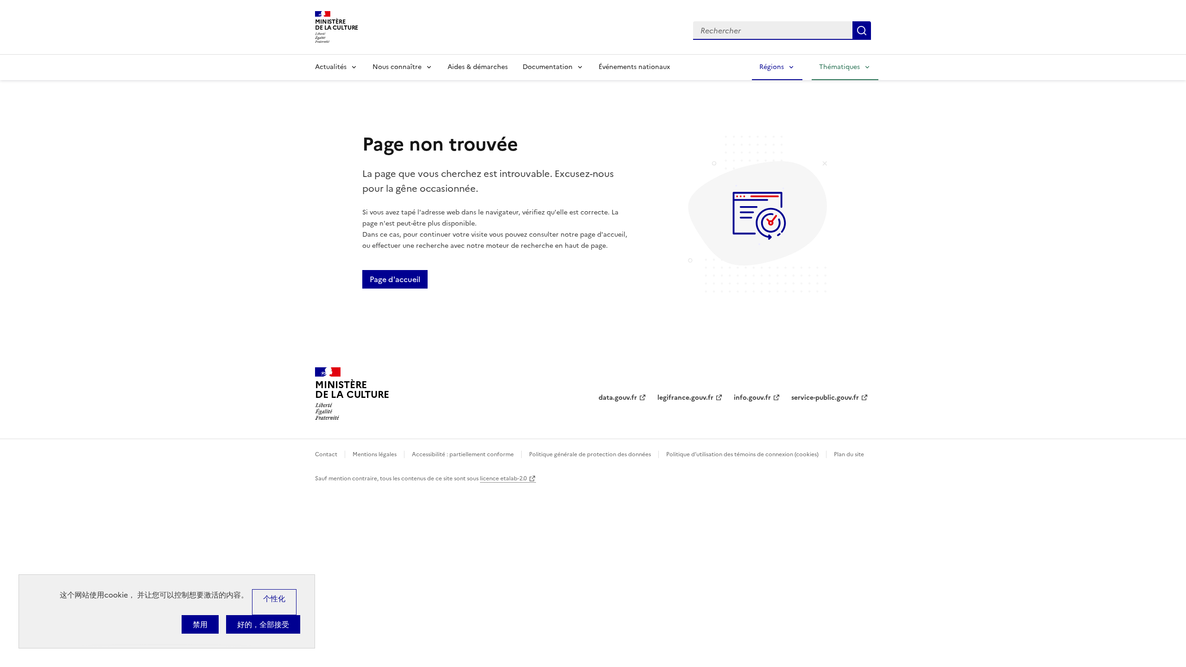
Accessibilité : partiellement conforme (463, 454)
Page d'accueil (395, 279)
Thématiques (839, 67)
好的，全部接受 (263, 624)
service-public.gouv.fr (825, 398)
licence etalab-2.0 (503, 478)
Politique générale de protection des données (590, 454)
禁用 (200, 624)
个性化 (274, 598)
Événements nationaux (634, 67)
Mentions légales (375, 454)
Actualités (331, 67)
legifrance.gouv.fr (685, 398)
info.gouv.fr (752, 398)
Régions (771, 67)
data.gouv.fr (618, 398)
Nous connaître (397, 67)
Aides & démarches (478, 67)
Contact (326, 454)
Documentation (548, 67)
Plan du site (849, 454)
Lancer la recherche (861, 30)
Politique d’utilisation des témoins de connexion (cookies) (742, 454)
